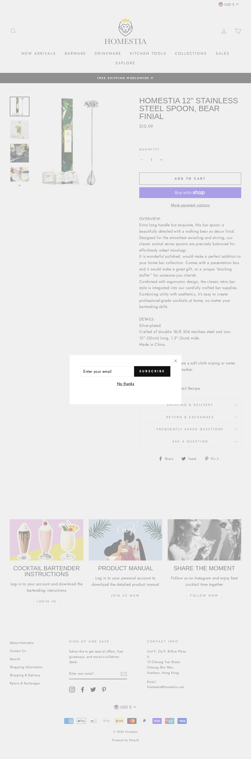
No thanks (125, 383)
